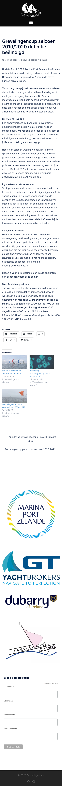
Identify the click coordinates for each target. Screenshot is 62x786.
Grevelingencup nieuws (34, 60)
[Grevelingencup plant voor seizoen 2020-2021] (14, 396)
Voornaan (8, 701)
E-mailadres (10, 686)
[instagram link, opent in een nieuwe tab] (33, 781)
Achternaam (9, 714)
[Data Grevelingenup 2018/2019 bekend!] (14, 362)
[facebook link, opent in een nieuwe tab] (28, 781)
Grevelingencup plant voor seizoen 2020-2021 (29, 449)
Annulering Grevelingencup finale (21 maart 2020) (41, 373)
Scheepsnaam (10, 729)
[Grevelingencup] (31, 9)
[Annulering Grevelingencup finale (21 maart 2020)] (42, 362)
